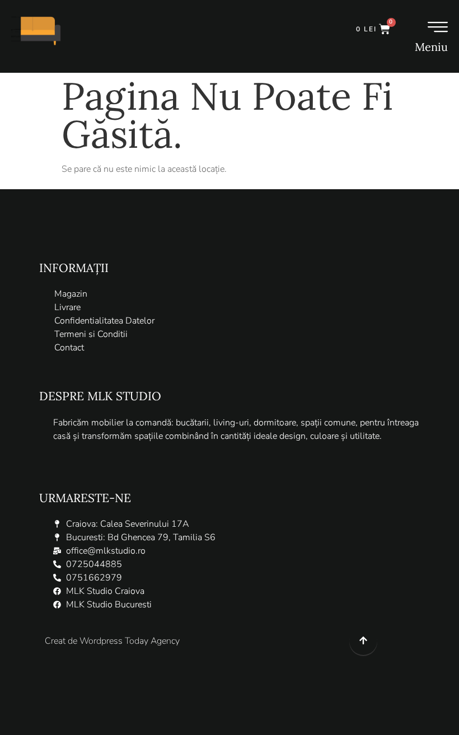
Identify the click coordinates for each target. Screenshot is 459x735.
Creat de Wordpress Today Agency (112, 641)
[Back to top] (363, 642)
